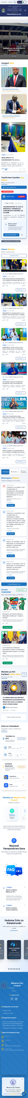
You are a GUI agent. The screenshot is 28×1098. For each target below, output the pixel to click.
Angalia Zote (20, 590)
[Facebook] (12, 999)
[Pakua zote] (21, 747)
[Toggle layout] (22, 1079)
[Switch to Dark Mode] (14, 2)
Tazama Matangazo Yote (14, 584)
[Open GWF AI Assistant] (24, 1094)
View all (24, 674)
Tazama (12, 505)
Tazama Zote (21, 738)
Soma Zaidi (8, 168)
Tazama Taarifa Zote (10, 187)
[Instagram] (16, 999)
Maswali (4, 2)
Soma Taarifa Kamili (10, 234)
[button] (14, 893)
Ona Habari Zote (14, 255)
